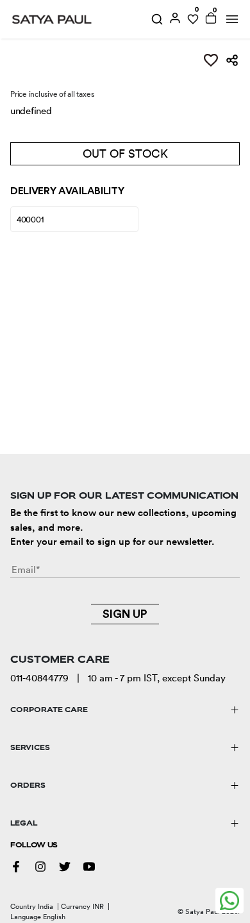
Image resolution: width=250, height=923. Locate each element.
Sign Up (125, 614)
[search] (157, 19)
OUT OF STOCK (125, 153)
